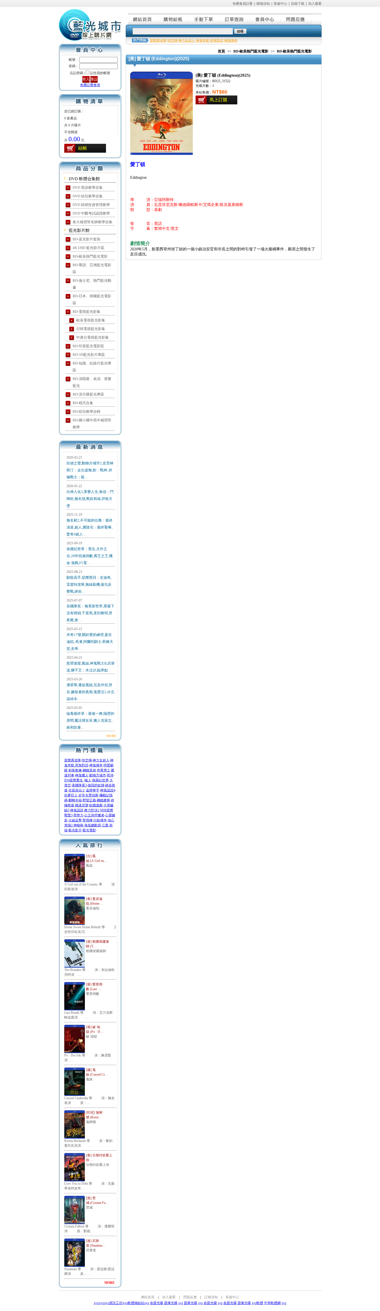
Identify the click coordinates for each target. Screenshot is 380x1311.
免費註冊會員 (90, 85)
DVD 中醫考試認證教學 (91, 213)
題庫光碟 (170, 1303)
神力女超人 (101, 760)
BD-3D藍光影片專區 (89, 355)
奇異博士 (103, 770)
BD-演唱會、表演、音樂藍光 (92, 382)
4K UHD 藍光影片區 (88, 248)
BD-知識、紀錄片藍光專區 (92, 366)
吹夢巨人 (71, 795)
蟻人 (88, 780)
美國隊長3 (79, 785)
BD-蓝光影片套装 (86, 239)
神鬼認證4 (107, 790)
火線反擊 (75, 820)
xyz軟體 (257, 1303)
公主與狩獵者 (94, 815)
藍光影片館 (79, 230)
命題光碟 (156, 1303)
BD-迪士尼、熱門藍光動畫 (92, 284)
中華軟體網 (272, 1303)
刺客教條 (75, 770)
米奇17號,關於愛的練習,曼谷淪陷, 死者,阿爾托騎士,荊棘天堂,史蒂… (89, 642)
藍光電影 (89, 830)
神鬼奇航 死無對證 (209, 40)
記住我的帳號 (100, 73)
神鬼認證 (76, 810)
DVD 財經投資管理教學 (91, 205)
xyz (96, 1303)
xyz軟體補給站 (133, 1303)
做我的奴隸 (96, 785)
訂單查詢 (235, 19)
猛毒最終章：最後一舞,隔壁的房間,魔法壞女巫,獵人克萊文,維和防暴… (90, 720)
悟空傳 (87, 760)
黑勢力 (78, 815)
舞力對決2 (91, 810)
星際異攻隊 (72, 760)
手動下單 (204, 19)
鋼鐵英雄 (89, 770)
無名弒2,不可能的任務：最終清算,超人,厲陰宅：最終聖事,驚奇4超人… (89, 527)
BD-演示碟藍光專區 (88, 394)
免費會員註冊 (243, 4)
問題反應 (296, 19)
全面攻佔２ (76, 790)
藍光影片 (75, 830)
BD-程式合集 (83, 403)
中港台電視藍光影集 (92, 337)
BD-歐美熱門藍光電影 (90, 256)
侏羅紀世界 (100, 780)
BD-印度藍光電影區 (88, 346)
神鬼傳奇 (96, 765)
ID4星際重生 (74, 780)
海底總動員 (92, 825)
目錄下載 (297, 4)
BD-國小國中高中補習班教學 (92, 423)
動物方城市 (97, 775)
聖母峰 (88, 820)
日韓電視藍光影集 (90, 329)
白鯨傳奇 (100, 820)
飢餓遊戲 (96, 805)
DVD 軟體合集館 (84, 179)
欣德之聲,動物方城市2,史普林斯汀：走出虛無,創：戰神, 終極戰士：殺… (89, 470)
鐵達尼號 (81, 805)
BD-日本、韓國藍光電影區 (92, 299)
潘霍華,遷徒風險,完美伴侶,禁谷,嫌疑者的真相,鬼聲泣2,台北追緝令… (90, 692)
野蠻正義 (89, 800)
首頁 (221, 51)
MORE (111, 735)
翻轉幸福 (75, 800)
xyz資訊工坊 (113, 1303)
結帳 (82, 148)
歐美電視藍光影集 (90, 320)
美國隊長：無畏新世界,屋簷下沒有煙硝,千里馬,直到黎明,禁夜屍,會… (90, 613)
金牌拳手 (92, 790)
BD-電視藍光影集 (86, 311)
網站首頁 (143, 19)
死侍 (110, 775)
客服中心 (280, 4)
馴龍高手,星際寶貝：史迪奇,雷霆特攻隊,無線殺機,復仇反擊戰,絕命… (89, 584)
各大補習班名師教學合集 (92, 222)
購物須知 (263, 4)
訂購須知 (211, 1297)
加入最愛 (315, 4)
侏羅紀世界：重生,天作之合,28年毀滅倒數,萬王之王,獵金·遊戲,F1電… (89, 556)
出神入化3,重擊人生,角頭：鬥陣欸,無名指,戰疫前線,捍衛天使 (89, 499)
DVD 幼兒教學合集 (88, 196)
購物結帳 (174, 19)
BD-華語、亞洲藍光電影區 (92, 268)
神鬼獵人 (81, 775)
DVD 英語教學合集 (88, 187)
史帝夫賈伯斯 (88, 795)
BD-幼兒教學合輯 (86, 411)
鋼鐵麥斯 (103, 800)
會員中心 (265, 19)
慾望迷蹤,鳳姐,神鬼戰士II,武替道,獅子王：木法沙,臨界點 (90, 666)
